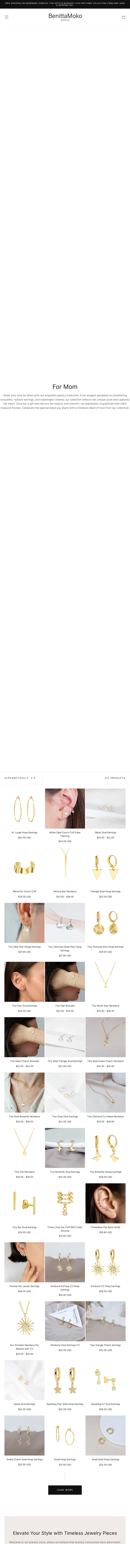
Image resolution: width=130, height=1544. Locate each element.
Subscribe (87, 808)
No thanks (65, 820)
